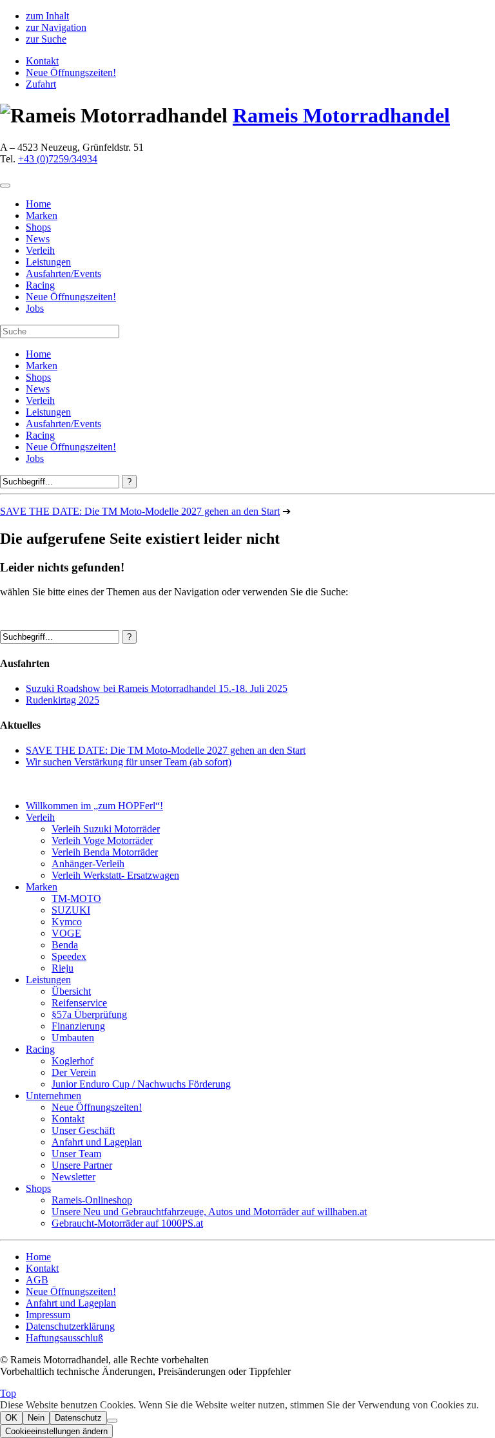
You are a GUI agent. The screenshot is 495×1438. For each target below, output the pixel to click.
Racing (40, 435)
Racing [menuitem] (40, 285)
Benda (65, 944)
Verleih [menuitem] (40, 250)
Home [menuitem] (38, 203)
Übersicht (71, 991)
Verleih (40, 400)
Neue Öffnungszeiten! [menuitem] (71, 296)
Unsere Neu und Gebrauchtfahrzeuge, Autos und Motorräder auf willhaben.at (209, 1211)
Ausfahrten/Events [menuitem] (63, 273)
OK (11, 1418)
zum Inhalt (47, 15)
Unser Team (76, 1153)
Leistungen (48, 412)
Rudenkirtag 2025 (62, 700)
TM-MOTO (76, 898)
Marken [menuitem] (41, 215)
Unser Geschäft (83, 1130)
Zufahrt (41, 84)
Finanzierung (78, 1026)
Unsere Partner (82, 1165)
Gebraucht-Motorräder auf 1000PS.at (127, 1223)
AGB (37, 1279)
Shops (38, 377)
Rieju (62, 968)
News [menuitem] (38, 238)
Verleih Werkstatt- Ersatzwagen (115, 875)
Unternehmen (53, 1095)
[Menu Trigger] (5, 185)
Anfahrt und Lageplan (97, 1141)
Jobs (35, 458)
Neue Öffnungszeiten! (71, 72)
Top (8, 1393)
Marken (41, 365)
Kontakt (42, 60)
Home (38, 354)
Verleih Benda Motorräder (105, 852)
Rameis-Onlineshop (92, 1199)
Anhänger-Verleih (88, 863)
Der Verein (74, 1072)
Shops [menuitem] (38, 227)
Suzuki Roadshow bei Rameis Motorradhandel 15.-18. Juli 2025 (156, 688)
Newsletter (73, 1176)
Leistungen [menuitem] (48, 261)
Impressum (48, 1314)
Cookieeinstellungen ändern (56, 1431)
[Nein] (112, 1421)
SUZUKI (71, 910)
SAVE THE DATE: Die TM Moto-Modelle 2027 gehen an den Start (140, 511)
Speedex (69, 956)
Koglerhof (72, 1060)
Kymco (67, 921)
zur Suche (46, 39)
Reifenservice (79, 1002)
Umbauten (73, 1037)
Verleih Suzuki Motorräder (106, 828)
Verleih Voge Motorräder (102, 840)
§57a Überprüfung (89, 1014)
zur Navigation (56, 27)
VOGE (66, 933)
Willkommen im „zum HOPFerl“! (94, 805)
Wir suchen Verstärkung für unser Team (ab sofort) (128, 761)
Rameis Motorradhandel (341, 115)
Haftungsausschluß (64, 1337)
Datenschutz (78, 1418)
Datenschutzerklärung (70, 1326)
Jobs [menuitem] (35, 308)
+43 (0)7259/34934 (57, 158)
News (38, 388)
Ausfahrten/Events (63, 423)
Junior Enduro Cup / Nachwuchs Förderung (141, 1083)
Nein (36, 1418)
